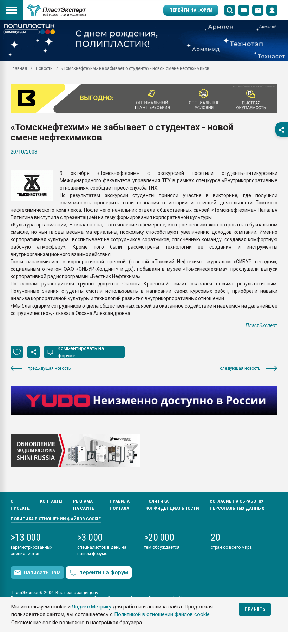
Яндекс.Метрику (91, 607)
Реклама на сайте (83, 505)
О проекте (20, 505)
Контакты (51, 501)
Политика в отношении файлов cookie (56, 518)
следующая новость (240, 368)
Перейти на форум (190, 10)
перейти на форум (103, 572)
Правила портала (120, 505)
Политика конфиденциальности (172, 505)
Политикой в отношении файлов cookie (162, 614)
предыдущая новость (49, 368)
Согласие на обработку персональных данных (237, 505)
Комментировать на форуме (81, 351)
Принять (254, 609)
